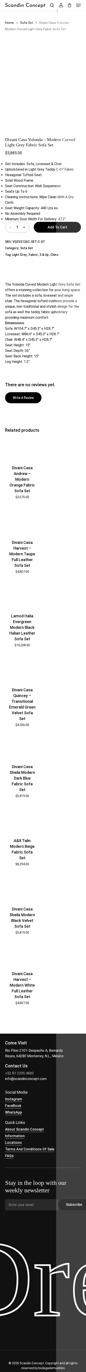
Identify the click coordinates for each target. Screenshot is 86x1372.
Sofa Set (26, 23)
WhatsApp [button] (13, 1112)
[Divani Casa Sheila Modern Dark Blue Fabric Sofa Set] (22, 747)
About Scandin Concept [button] (24, 1129)
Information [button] (15, 1136)
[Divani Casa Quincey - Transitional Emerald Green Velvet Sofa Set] (22, 669)
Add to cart (57, 227)
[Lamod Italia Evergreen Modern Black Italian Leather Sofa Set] (22, 595)
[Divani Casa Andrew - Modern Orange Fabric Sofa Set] (22, 448)
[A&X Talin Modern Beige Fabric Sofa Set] (22, 819)
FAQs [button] (9, 1156)
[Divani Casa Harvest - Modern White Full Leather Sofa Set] (22, 954)
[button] (78, 5)
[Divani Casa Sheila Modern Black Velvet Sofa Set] (22, 888)
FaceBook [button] (13, 1106)
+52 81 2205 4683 (19, 1073)
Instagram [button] (13, 1099)
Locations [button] (13, 1142)
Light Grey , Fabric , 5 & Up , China (35, 254)
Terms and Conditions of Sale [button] (29, 1149)
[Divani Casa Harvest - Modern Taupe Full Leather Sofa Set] (22, 521)
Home (9, 23)
